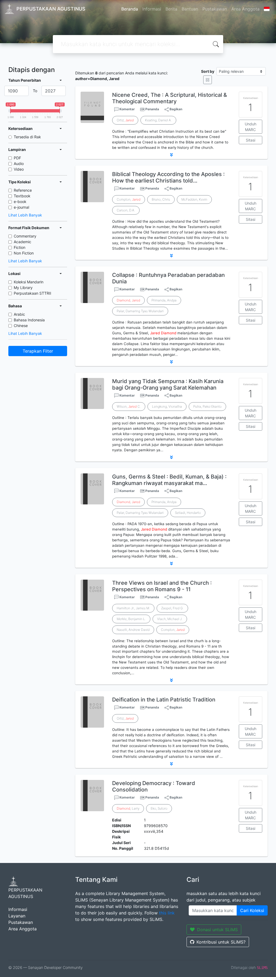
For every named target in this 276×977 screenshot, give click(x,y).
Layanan (16, 915)
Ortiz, (125, 120)
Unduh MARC (250, 127)
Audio (19, 163)
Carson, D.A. (126, 210)
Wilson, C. (129, 406)
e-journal (21, 207)
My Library (23, 287)
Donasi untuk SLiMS (217, 929)
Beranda (129, 9)
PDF (17, 158)
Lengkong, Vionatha (167, 406)
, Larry (128, 808)
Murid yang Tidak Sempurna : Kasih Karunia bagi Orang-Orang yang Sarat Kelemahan (167, 384)
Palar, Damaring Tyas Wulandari (140, 311)
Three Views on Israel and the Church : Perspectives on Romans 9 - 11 (162, 586)
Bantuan (190, 9)
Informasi (151, 9)
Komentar (127, 109)
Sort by (207, 71)
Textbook (22, 196)
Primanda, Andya (164, 300)
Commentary (25, 236)
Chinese (21, 325)
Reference (23, 190)
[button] (171, 154)
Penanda (152, 109)
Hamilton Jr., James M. (133, 608)
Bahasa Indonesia (29, 320)
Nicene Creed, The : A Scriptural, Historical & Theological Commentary (169, 98)
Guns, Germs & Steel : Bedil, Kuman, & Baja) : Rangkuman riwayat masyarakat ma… (169, 479)
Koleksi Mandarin (28, 282)
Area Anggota (245, 9)
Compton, (128, 199)
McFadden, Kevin (194, 199)
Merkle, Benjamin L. (131, 619)
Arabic (19, 314)
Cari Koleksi (252, 910)
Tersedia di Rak (27, 137)
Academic (22, 241)
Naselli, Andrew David (133, 630)
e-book (20, 201)
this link (167, 913)
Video (19, 169)
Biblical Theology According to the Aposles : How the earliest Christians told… (168, 177)
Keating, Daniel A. (158, 120)
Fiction (19, 247)
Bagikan (175, 109)
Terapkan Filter (38, 351)
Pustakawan (214, 9)
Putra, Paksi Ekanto (207, 406)
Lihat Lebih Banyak (25, 215)
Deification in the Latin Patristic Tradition (163, 699)
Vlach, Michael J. (169, 619)
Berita (171, 9)
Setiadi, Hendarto (188, 513)
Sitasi (250, 140)
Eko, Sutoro (159, 808)
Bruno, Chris (161, 199)
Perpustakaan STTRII (32, 293)
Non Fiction (24, 253)
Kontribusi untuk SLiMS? (221, 942)
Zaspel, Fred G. (172, 608)
